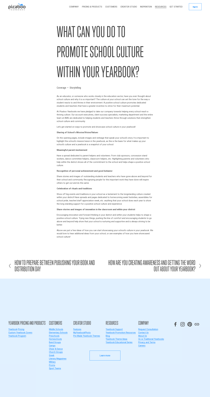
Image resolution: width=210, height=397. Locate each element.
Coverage (61, 87)
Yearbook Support (114, 329)
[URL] (197, 324)
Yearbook (12, 329)
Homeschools (55, 339)
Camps (52, 345)
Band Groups (55, 342)
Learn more (105, 355)
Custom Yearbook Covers (20, 332)
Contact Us (143, 332)
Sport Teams (55, 368)
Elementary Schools (58, 332)
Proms (52, 365)
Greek (51, 355)
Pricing (21, 329)
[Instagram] (182, 324)
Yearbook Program (17, 336)
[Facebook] (175, 324)
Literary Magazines (57, 358)
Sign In (195, 7)
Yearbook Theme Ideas (116, 339)
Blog (108, 336)
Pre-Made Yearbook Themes (86, 336)
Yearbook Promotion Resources (121, 332)
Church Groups (56, 352)
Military (52, 362)
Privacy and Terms (146, 342)
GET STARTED (176, 7)
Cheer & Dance (56, 349)
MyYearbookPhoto (82, 332)
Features (77, 329)
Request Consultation (148, 329)
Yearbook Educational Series (119, 342)
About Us (142, 336)
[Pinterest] (189, 324)
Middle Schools (56, 329)
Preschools (54, 336)
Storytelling (75, 87)
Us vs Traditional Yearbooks (151, 339)
